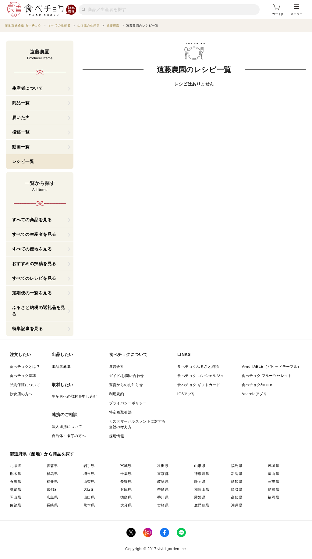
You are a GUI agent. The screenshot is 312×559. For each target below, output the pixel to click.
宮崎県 (162, 505)
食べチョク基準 (23, 376)
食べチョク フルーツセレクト (267, 376)
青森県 (52, 466)
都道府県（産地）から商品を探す (42, 453)
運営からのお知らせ (126, 385)
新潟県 (236, 473)
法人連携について (67, 427)
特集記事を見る (27, 328)
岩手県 (89, 466)
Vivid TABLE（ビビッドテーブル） (271, 366)
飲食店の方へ (21, 394)
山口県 (89, 497)
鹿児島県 (201, 505)
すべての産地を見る (32, 248)
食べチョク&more (257, 385)
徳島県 (126, 497)
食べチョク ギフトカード (198, 385)
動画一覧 (21, 146)
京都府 (52, 489)
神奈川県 (201, 473)
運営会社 (116, 366)
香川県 (162, 497)
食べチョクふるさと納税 (198, 366)
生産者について (27, 88)
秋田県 (162, 466)
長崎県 (52, 505)
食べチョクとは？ (25, 366)
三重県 (273, 481)
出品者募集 (61, 366)
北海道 (15, 466)
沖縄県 (236, 505)
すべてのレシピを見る (34, 278)
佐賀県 (15, 505)
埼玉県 (89, 473)
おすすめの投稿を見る (34, 263)
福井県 (52, 481)
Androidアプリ (254, 394)
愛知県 (236, 481)
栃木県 (15, 473)
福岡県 (273, 497)
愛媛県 (199, 497)
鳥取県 (236, 489)
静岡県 (199, 481)
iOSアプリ (186, 394)
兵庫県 (126, 489)
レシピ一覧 (23, 161)
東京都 (162, 473)
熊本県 (89, 505)
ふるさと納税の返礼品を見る (38, 310)
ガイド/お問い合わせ (126, 376)
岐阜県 (162, 481)
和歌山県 (201, 489)
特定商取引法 (120, 412)
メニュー (296, 14)
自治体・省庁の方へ (69, 436)
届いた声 (21, 117)
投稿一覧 (21, 132)
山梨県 (89, 481)
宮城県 (126, 466)
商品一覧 (21, 102)
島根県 (273, 489)
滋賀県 (15, 489)
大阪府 (89, 489)
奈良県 (162, 489)
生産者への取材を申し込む (74, 396)
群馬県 (52, 473)
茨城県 (273, 466)
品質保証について (25, 385)
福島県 (236, 466)
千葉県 (126, 473)
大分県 (126, 505)
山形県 (199, 466)
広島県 (52, 497)
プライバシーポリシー (128, 403)
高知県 (236, 497)
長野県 (126, 481)
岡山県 (15, 497)
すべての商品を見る (32, 219)
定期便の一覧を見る (32, 292)
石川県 (15, 481)
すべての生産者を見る (34, 234)
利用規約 (116, 394)
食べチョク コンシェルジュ (200, 376)
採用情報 (116, 436)
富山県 (273, 473)
